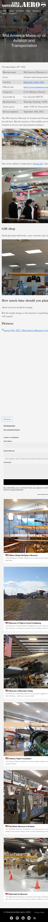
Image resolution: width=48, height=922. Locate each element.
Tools (28, 11)
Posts (4, 11)
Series (11, 11)
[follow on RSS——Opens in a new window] (35, 917)
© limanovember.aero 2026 (17, 912)
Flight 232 (38, 163)
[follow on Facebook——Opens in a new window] (12, 917)
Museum (7, 419)
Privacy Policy (39, 912)
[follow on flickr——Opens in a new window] (29, 917)
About (4, 14)
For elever (20, 11)
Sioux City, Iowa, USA (34, 81)
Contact (12, 14)
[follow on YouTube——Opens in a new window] (23, 917)
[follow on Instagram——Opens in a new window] (18, 917)
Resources (37, 11)
